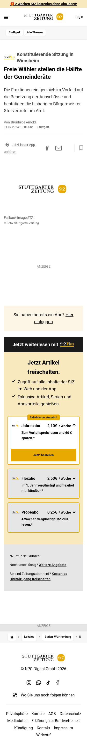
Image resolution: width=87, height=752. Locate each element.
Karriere (37, 713)
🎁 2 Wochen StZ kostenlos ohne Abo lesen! (43, 4)
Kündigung (23, 728)
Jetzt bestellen (43, 455)
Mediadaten (17, 720)
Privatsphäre (17, 713)
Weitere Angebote (52, 565)
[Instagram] (29, 682)
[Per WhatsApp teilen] (67, 147)
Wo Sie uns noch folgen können (48, 695)
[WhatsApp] (39, 682)
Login (79, 17)
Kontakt (43, 728)
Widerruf (43, 735)
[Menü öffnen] (6, 17)
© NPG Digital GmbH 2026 (43, 668)
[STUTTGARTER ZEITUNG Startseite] (43, 16)
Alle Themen (35, 32)
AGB (52, 713)
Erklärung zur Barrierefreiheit (55, 720)
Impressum (63, 728)
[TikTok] (48, 682)
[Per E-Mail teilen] (58, 148)
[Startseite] (12, 636)
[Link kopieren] (38, 148)
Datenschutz (70, 713)
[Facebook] (58, 682)
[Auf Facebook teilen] (47, 148)
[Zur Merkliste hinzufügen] (79, 148)
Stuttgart (14, 32)
